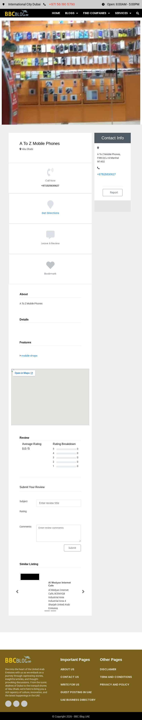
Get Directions (50, 213)
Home (56, 13)
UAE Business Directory (77, 700)
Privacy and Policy (114, 685)
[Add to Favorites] (50, 268)
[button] (137, 13)
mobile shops (29, 355)
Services (121, 13)
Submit (72, 547)
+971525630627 (106, 174)
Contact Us (69, 677)
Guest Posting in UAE (76, 692)
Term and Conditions (116, 677)
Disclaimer (108, 669)
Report (113, 192)
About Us (67, 669)
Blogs (69, 13)
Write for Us (69, 685)
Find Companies (94, 13)
